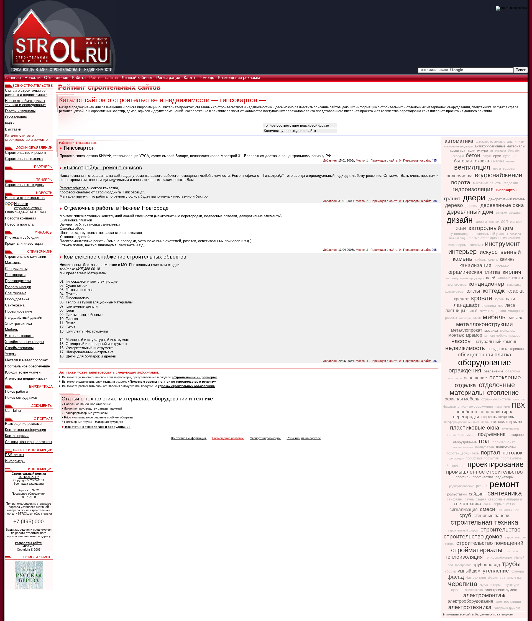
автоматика (459, 141)
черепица (463, 583)
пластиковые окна (475, 427)
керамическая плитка (474, 272)
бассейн (514, 150)
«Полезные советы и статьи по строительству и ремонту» (172, 381)
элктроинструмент (507, 608)
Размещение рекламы (239, 77)
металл (516, 317)
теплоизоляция (464, 557)
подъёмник (492, 434)
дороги (482, 222)
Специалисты (16, 269)
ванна (510, 161)
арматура (457, 150)
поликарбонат (504, 442)
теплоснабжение (499, 557)
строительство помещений (489, 543)
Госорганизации (18, 287)
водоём (509, 168)
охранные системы (496, 399)
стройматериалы (477, 550)
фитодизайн (476, 577)
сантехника (504, 493)
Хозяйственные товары (24, 342)
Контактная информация (189, 438)
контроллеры (454, 291)
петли (485, 422)
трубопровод (487, 564)
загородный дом (491, 228)
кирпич (512, 272)
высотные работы (487, 183)
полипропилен (463, 447)
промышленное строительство (484, 472)
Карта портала (17, 436)
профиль (464, 477)
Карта (190, 77)
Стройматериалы (19, 348)
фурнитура (497, 577)
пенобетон (467, 411)
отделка (466, 385)
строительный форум (463, 530)
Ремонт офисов (73, 188)
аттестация (498, 150)
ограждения (466, 370)
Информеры (15, 461)
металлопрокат (467, 330)
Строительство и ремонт (25, 152)
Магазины (13, 262)
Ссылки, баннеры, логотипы (28, 442)
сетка (510, 504)
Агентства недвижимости (26, 378)
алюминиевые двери (459, 146)
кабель (481, 260)
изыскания (511, 238)
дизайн (461, 219)
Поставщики (15, 275)
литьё (472, 311)
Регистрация (168, 77)
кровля (482, 298)
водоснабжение (498, 175)
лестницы (455, 310)
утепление (496, 571)
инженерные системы (466, 245)
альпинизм (515, 142)
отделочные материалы (482, 388)
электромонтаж (484, 595)
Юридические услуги (22, 372)
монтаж (456, 335)
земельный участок (493, 234)
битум (487, 156)
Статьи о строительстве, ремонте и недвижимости (26, 92)
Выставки (13, 129)
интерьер (463, 251)
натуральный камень (495, 341)
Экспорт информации (265, 438)
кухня (500, 299)
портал (491, 452)
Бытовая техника (19, 336)
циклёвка (514, 577)
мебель (495, 317)
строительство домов (474, 536)
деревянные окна (502, 205)
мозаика (491, 330)
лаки (510, 299)
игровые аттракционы (484, 238)
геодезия (510, 183)
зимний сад (457, 238)
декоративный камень (506, 199)
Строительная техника (24, 159)
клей (491, 277)
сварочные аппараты (505, 499)
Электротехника (18, 323)
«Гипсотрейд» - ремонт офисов (102, 167)
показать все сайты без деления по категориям (479, 614)
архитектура (478, 150)
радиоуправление (462, 486)
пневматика (510, 428)
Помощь (206, 77)
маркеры (465, 318)
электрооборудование (471, 601)
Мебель (11, 330)
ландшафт (467, 305)
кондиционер (487, 283)
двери (475, 197)
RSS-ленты (14, 455)
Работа (79, 77)
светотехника (468, 503)
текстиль (511, 551)
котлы (474, 291)
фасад (456, 577)
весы (497, 168)
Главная (13, 77)
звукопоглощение (462, 234)
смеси (488, 509)
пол (485, 441)
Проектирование (18, 311)
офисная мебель (462, 399)
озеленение (494, 371)
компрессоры (457, 284)
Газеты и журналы (20, 111)
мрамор (474, 335)
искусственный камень (487, 255)
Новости (33, 77)
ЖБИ (461, 228)
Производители (18, 281)
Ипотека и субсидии (22, 237)
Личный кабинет (138, 77)
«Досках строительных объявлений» (186, 386)
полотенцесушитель (463, 453)
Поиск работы (16, 391)
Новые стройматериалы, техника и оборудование (25, 103)
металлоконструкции (484, 324)
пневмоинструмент (461, 435)
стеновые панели (491, 515)
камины (508, 259)
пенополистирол (496, 411)
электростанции (508, 602)
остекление (505, 377)
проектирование (495, 464)
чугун (484, 585)
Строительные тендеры (24, 185)
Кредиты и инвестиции (24, 243)
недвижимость (466, 348)
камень (493, 259)
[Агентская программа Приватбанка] (511, 7)
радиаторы (504, 477)
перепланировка (498, 416)
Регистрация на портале (304, 438)
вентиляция (473, 167)
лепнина (489, 306)
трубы (511, 564)
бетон (474, 155)
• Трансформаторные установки (85, 413)
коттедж (494, 290)
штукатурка (512, 585)
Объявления (56, 77)
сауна (470, 499)
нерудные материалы (506, 349)
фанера (517, 571)
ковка (517, 277)
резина (482, 486)
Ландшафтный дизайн (23, 317)
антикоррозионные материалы (500, 146)
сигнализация (464, 509)
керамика (501, 266)
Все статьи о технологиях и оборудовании (97, 426)
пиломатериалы (508, 421)
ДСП (505, 222)
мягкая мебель (496, 336)
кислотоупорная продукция (465, 278)
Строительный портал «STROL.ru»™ (29, 475)
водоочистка (460, 175)
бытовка (498, 161)
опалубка (512, 371)
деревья (472, 206)
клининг (504, 278)
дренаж (494, 221)
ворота (461, 182)
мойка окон (509, 331)
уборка (451, 571)
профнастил (483, 477)
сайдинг (477, 494)
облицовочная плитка (484, 354)
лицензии (499, 311)
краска (515, 291)
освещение (476, 377)
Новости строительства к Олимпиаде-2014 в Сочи (25, 208)
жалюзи (516, 222)
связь (488, 504)
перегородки (466, 416)
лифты (484, 311)
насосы (462, 341)
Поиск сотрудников (21, 397)
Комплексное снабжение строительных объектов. (125, 257)
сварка (481, 499)
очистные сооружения (476, 406)
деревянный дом (471, 211)
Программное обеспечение (27, 366)
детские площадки (508, 212)
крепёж (462, 299)
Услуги (10, 354)
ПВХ (518, 405)
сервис (499, 504)
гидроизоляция (473, 189)
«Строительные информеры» (194, 377)
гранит (453, 198)
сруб (465, 515)
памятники (503, 406)
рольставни (457, 494)
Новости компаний (20, 218)
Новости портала (19, 224)
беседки (458, 156)
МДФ (477, 318)
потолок (512, 453)
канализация (476, 265)
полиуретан (485, 447)
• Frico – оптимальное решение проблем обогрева (97, 417)
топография (463, 565)
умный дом (470, 571)
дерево (454, 205)
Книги (9, 123)
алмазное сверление (491, 141)
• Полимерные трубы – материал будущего (92, 421)
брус (497, 156)
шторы (496, 585)
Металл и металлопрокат (26, 360)
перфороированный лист (462, 422)
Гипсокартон (78, 148)
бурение (509, 156)
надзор (515, 336)
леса (510, 305)
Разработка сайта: (28, 543)
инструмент (502, 243)
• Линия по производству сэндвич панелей (92, 408)
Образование (16, 117)
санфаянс (455, 499)
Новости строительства (25, 198)
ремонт (504, 484)
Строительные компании (25, 256)
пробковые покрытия (483, 458)
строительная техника (484, 522)
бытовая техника (472, 161)
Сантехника (14, 305)
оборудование (484, 362)
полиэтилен (506, 447)
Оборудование (17, 299)
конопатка (514, 284)
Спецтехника (15, 293)
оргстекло (455, 378)
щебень (457, 590)
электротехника (470, 607)
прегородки (456, 458)
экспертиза (474, 590)
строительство (500, 529)
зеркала (515, 234)
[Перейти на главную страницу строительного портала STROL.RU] (60, 73)
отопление (503, 392)
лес (501, 306)
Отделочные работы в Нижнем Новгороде (115, 208)
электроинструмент (501, 590)
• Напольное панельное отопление (86, 404)
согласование (508, 510)
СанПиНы (13, 410)
